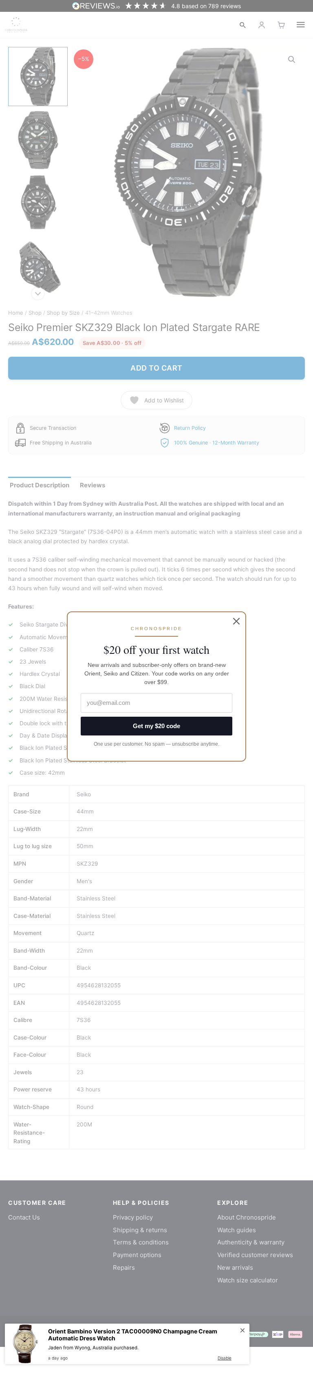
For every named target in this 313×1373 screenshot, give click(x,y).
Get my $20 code (156, 725)
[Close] (236, 621)
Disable (224, 1357)
